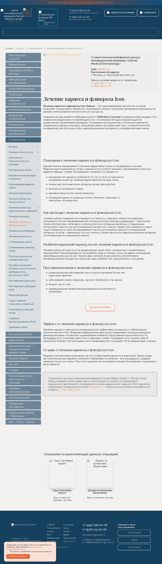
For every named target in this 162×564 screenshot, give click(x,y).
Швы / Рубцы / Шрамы (21, 421)
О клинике (68, 524)
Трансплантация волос (22, 88)
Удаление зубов (18, 327)
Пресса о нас (69, 538)
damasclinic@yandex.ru (93, 534)
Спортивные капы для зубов (21, 311)
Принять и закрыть (18, 556)
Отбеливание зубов (20, 242)
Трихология (15, 94)
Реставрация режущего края (22, 288)
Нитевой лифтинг (18, 358)
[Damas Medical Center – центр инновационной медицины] (23, 529)
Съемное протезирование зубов (22, 320)
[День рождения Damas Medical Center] (27, 12)
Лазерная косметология (17, 102)
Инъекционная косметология (17, 132)
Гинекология (16, 124)
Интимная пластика (20, 109)
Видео (66, 534)
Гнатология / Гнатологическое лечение (19, 161)
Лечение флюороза (20, 236)
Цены (66, 528)
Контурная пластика (20, 334)
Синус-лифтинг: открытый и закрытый (21, 302)
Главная (51, 524)
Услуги (50, 531)
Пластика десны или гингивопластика (20, 258)
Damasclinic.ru (97, 386)
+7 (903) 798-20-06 (79, 10)
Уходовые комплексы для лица (21, 72)
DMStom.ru (104, 69)
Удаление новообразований (19, 390)
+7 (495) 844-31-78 (101, 86)
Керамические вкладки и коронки (22, 177)
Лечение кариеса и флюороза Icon (20, 224)
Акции (66, 531)
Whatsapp (134, 532)
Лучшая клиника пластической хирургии (81, 2)
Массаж (13, 364)
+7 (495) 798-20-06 (69, 389)
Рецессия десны (18, 295)
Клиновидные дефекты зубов (22, 186)
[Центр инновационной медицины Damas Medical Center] (13, 15)
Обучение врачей (19, 397)
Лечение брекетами (20, 193)
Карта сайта (69, 541)
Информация (53, 538)
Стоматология (17, 139)
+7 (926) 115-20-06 (79, 17)
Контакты (51, 541)
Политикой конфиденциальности (24, 548)
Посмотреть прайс (100, 307)
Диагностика (16, 340)
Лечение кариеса (19, 216)
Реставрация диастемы (22, 280)
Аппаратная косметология (17, 117)
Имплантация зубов (20, 170)
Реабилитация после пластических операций (21, 379)
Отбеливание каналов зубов (21, 249)
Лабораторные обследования (17, 81)
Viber (134, 540)
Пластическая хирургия (17, 57)
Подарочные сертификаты (16, 405)
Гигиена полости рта (21, 152)
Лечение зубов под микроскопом (20, 200)
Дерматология (17, 64)
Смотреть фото (81, 144)
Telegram (134, 547)
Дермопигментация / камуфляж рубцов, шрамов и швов (21, 349)
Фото (49, 534)
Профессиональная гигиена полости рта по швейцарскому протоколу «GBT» (22, 270)
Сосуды (13, 370)
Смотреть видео (119, 144)
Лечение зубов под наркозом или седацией (23, 209)
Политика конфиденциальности (57, 545)
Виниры (13, 146)
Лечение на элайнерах (22, 230)
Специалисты (53, 528)
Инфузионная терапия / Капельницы (21, 414)
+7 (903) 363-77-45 (101, 83)
